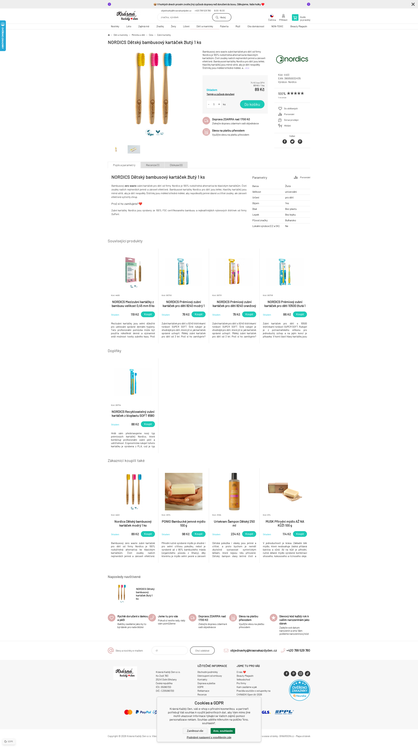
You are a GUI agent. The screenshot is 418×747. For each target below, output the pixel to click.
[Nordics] (292, 67)
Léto (128, 26)
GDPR (200, 686)
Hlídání (287, 125)
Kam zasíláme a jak (247, 686)
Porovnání (289, 114)
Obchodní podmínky (207, 671)
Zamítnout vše (195, 731)
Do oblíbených (291, 108)
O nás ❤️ (241, 671)
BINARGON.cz (286, 736)
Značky (160, 26)
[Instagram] (300, 673)
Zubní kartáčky (164, 35)
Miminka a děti (138, 35)
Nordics (292, 81)
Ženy (173, 26)
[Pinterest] (293, 673)
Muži (237, 26)
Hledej (223, 17)
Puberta (224, 26)
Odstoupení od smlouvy (209, 675)
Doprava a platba (206, 683)
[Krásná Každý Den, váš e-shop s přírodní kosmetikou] (109, 35)
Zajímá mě (143, 26)
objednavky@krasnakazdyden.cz (176, 10)
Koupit (148, 314)
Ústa (151, 35)
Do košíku (252, 104)
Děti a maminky (204, 26)
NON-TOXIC (277, 26)
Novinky (115, 26)
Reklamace (203, 690)
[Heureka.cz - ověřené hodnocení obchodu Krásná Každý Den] (299, 699)
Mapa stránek (303, 736)
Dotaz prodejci (291, 119)
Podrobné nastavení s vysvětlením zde (209, 737)
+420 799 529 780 (203, 10)
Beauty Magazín (298, 26)
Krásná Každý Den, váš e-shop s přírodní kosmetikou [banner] (127, 16)
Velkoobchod (243, 679)
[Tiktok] (307, 673)
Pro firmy (241, 683)
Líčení (186, 26)
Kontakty (202, 679)
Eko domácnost (256, 26)
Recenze (202, 694)
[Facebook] (286, 673)
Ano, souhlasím (223, 731)
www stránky (271, 736)
